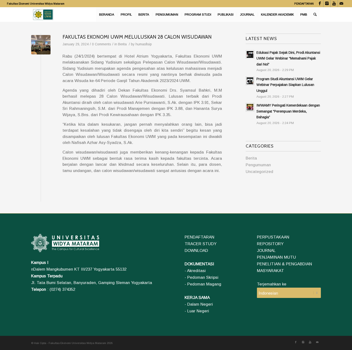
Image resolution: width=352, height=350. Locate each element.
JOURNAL (266, 250)
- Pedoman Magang (203, 284)
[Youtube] (334, 3)
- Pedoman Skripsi (201, 277)
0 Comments (101, 44)
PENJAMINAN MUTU (276, 257)
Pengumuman (258, 165)
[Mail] (341, 3)
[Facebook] (319, 3)
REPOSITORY (270, 244)
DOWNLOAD (196, 250)
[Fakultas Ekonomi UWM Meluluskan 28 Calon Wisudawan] (41, 44)
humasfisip (144, 44)
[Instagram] (327, 3)
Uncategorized (259, 171)
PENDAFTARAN (304, 3)
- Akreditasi (195, 270)
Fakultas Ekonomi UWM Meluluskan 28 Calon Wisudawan (137, 37)
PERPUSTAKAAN (273, 237)
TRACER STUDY (200, 244)
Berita (122, 44)
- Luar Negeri (197, 311)
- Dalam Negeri (199, 304)
